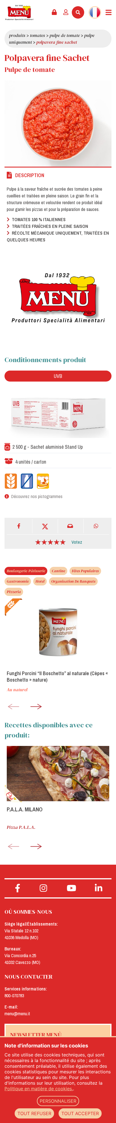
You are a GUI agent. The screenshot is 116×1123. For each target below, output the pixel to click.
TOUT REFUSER (34, 1113)
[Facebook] (19, 526)
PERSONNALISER (58, 1101)
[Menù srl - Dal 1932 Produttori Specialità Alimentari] (19, 13)
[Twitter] (45, 526)
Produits (17, 35)
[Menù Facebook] (17, 888)
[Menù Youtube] (71, 888)
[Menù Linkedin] (98, 888)
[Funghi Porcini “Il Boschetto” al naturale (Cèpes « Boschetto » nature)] (58, 632)
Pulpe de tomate (65, 35)
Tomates (37, 35)
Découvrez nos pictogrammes (37, 496)
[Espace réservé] (54, 12)
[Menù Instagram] (43, 888)
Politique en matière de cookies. (39, 1088)
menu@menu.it (17, 1013)
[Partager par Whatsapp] (96, 526)
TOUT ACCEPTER (80, 1113)
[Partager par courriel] (71, 526)
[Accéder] (66, 12)
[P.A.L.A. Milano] (58, 773)
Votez (77, 542)
